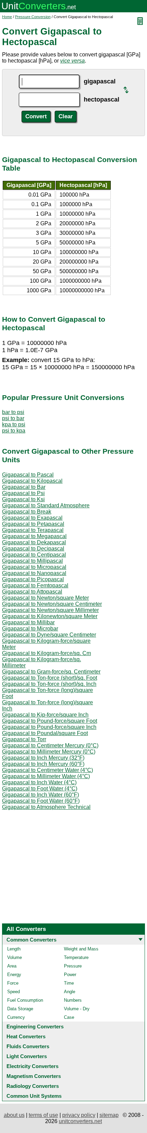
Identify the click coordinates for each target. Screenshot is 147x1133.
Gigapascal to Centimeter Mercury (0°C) (50, 745)
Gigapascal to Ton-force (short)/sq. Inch (49, 684)
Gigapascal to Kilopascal (32, 481)
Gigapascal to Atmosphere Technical (46, 807)
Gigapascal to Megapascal (34, 536)
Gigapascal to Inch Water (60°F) (40, 795)
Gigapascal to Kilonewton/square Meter (49, 616)
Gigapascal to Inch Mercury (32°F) (43, 758)
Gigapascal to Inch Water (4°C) (39, 782)
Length (14, 948)
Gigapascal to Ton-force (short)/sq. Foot (49, 678)
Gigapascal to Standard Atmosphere (46, 505)
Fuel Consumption (25, 1000)
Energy (14, 974)
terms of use (43, 1115)
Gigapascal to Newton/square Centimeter (52, 604)
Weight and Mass (81, 948)
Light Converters (26, 1056)
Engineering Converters (35, 1026)
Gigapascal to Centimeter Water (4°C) (47, 770)
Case (69, 1017)
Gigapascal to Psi (23, 493)
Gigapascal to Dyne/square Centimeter (49, 635)
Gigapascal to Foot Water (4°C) (39, 788)
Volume (14, 957)
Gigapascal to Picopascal (33, 579)
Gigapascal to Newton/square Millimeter (50, 610)
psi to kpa (13, 431)
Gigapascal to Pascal (28, 475)
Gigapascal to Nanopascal (34, 573)
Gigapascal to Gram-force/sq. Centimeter (51, 672)
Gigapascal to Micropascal (34, 567)
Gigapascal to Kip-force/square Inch (45, 715)
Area (11, 966)
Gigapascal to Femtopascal (35, 585)
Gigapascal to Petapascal (33, 524)
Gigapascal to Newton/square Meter (45, 598)
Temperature (76, 957)
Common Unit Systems (34, 1096)
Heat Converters (25, 1036)
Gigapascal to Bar (23, 487)
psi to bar (13, 418)
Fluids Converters (27, 1046)
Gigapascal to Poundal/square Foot (45, 733)
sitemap (109, 1115)
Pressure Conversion (33, 17)
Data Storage (20, 1008)
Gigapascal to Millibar (28, 622)
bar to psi (13, 412)
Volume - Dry (77, 1008)
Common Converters (31, 940)
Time (69, 983)
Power (70, 974)
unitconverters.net (80, 1121)
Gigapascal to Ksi (23, 499)
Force (12, 983)
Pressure (73, 966)
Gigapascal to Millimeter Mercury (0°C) (48, 752)
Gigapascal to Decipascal (33, 548)
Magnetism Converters (33, 1076)
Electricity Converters (32, 1066)
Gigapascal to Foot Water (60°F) (41, 801)
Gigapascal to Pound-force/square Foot (49, 721)
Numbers (73, 1000)
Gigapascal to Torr (24, 739)
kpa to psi (13, 424)
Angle (69, 991)
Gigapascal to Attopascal (32, 592)
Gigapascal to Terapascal (33, 530)
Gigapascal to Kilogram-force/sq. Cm (46, 653)
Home (7, 17)
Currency (16, 1017)
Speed (13, 991)
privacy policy (78, 1115)
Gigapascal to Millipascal (32, 561)
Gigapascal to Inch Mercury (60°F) (43, 764)
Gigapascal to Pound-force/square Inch (49, 727)
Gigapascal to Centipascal (34, 555)
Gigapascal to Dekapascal (34, 542)
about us (14, 1115)
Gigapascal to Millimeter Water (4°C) (46, 776)
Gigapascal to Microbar (30, 628)
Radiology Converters (32, 1086)
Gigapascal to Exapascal (32, 518)
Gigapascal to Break (26, 512)
